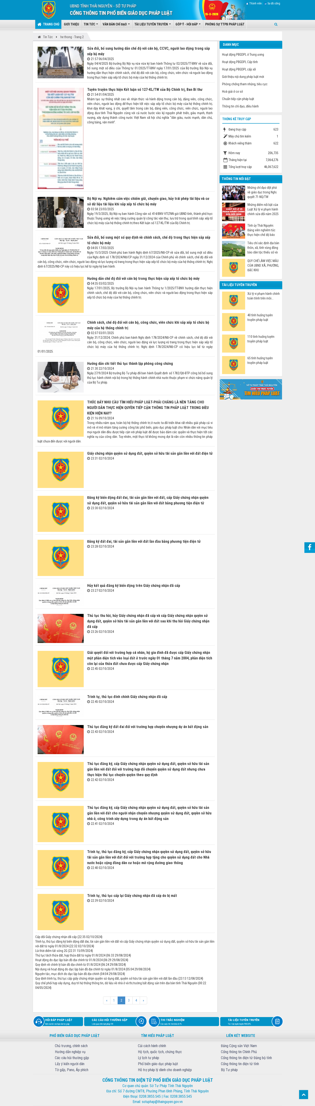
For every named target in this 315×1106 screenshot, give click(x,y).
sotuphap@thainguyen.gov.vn (162, 1102)
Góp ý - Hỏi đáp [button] (186, 24)
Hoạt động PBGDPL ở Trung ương (243, 54)
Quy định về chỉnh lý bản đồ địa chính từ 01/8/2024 (67, 964)
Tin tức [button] (90, 24)
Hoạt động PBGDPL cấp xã (239, 69)
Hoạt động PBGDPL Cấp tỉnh (240, 62)
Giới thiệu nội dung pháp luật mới (243, 77)
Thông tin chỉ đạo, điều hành (240, 106)
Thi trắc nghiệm (172, 1021)
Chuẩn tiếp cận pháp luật (238, 99)
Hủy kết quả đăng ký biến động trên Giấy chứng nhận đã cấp (133, 585)
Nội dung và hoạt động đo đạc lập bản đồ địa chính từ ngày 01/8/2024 (80, 969)
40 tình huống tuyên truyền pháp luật (260, 317)
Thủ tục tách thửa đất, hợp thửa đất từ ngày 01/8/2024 (70, 955)
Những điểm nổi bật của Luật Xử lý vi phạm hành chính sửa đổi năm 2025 (263, 209)
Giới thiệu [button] (71, 24)
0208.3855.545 (150, 1096)
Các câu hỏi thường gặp (110, 1021)
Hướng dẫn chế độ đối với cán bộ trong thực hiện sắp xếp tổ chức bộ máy (143, 278)
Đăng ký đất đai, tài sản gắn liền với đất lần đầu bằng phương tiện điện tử (144, 541)
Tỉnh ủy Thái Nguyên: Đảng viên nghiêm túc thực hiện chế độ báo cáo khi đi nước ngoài (261, 230)
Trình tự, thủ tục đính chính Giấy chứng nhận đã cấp (127, 697)
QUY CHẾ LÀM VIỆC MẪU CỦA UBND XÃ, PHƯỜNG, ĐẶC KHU (263, 265)
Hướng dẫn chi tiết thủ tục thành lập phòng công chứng (130, 363)
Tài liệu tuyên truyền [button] (151, 24)
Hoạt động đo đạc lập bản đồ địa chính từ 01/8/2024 (69, 960)
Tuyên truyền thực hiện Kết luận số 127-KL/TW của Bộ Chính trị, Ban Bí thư (144, 89)
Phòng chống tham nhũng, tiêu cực (244, 84)
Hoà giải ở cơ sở (232, 91)
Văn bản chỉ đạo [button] (115, 24)
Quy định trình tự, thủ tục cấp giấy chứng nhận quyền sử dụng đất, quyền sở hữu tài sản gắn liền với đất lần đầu (106, 978)
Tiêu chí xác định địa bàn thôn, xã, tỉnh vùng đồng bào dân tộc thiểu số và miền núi (263, 247)
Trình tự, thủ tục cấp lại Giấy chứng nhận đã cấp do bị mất (132, 895)
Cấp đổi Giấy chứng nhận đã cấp (56, 937)
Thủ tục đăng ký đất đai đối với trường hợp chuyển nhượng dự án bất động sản (147, 727)
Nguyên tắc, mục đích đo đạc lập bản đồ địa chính (67, 974)
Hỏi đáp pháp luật (58, 1021)
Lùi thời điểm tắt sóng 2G (51, 951)
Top (303, 1094)
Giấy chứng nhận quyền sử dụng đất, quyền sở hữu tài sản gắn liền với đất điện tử (150, 453)
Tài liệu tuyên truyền (243, 1021)
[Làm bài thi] (251, 389)
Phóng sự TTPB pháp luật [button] (224, 24)
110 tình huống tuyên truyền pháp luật (260, 339)
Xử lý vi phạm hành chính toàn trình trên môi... (263, 296)
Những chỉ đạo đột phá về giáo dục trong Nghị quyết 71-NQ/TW (262, 192)
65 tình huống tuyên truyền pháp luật (260, 360)
